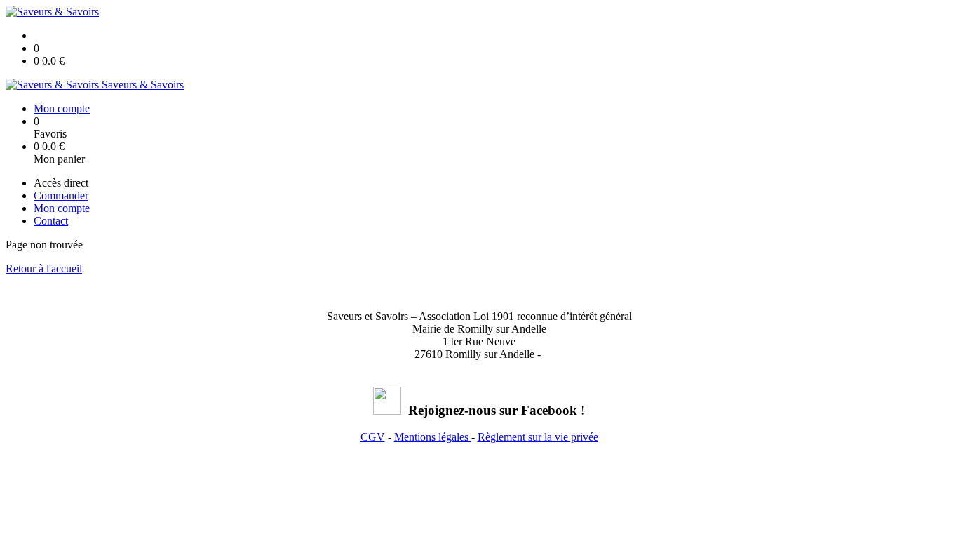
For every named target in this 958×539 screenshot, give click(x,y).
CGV (372, 437)
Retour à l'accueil (44, 268)
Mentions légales (432, 437)
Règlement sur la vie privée (538, 437)
